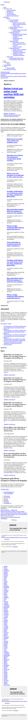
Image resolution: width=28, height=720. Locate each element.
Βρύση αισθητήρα (14, 48)
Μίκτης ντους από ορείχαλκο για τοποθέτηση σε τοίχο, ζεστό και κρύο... (15, 175)
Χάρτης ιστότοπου (5, 510)
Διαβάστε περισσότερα (9, 113)
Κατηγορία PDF (11, 68)
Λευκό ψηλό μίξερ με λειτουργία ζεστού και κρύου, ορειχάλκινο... (14, 244)
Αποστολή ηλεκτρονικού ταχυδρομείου (10, 517)
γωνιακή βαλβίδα (14, 20)
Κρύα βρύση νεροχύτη (18, 42)
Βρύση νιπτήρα (14, 21)
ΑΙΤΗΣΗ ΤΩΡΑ (5, 489)
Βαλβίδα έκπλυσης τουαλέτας (17, 36)
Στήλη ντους (10, 56)
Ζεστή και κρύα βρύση (21, 514)
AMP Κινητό (14, 510)
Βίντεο (8, 63)
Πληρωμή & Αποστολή (13, 15)
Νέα (5, 61)
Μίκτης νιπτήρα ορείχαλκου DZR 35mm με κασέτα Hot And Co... (15, 227)
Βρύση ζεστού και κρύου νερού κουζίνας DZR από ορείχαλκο (13, 92)
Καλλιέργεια (10, 11)
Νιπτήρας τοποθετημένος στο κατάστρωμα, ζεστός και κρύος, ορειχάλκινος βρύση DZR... (15, 193)
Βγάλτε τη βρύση (17, 46)
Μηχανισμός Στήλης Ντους (16, 58)
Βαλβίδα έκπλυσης (14, 32)
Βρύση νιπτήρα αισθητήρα (19, 49)
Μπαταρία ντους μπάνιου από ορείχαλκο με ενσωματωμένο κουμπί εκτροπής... (15, 157)
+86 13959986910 (8, 493)
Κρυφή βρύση (13, 28)
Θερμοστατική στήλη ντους (17, 59)
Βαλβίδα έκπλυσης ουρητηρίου (17, 39)
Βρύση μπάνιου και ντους (16, 27)
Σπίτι (5, 7)
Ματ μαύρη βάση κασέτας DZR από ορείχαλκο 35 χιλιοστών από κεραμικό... (15, 211)
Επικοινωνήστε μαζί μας (10, 69)
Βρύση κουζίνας (14, 41)
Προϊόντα (6, 17)
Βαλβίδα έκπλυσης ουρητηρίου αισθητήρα (18, 54)
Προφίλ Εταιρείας (11, 10)
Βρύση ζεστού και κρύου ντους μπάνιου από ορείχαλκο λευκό (15, 140)
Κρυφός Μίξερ (16, 31)
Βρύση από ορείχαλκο (6, 511)
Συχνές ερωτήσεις (11, 14)
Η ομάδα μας (10, 13)
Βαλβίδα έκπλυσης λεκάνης (20, 34)
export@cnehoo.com (9, 492)
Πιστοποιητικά (7, 65)
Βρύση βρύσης (14, 513)
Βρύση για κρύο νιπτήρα (19, 22)
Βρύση (8, 18)
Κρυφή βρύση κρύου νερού (20, 29)
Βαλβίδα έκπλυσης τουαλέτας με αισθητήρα (19, 51)
